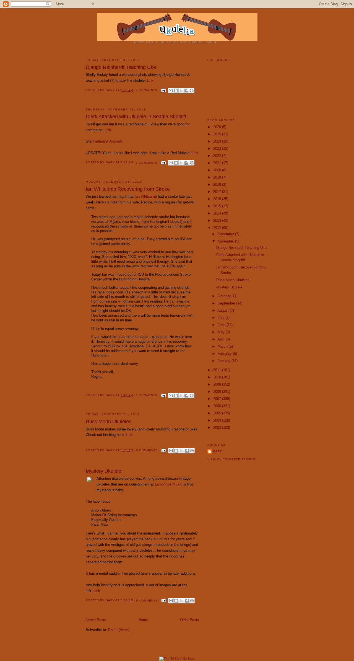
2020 (217, 170)
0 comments (146, 162)
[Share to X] (181, 90)
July (221, 318)
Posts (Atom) (118, 630)
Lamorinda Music (168, 484)
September (227, 303)
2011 (217, 370)
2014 (217, 213)
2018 (217, 184)
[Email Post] (163, 90)
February (225, 354)
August (223, 310)
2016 (217, 199)
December (226, 234)
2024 (217, 141)
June (222, 325)
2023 (217, 148)
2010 (217, 377)
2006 (217, 406)
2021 (217, 163)
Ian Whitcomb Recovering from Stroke (128, 189)
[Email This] (170, 90)
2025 (217, 134)
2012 (217, 228)
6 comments (146, 395)
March (223, 346)
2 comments (146, 90)
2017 (217, 192)
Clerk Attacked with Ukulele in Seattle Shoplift (136, 116)
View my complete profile (231, 459)
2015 (217, 206)
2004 (217, 420)
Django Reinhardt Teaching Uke (121, 67)
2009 (217, 384)
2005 (217, 413)
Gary (111, 90)
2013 (217, 220)
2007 (217, 399)
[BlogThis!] (176, 90)
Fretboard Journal (107, 141)
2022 (217, 156)
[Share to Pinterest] (191, 90)
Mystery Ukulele (103, 471)
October (224, 296)
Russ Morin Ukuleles (108, 421)
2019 (217, 177)
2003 (217, 427)
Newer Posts (96, 620)
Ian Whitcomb (146, 196)
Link (150, 80)
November (226, 241)
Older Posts (189, 620)
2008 (217, 391)
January (224, 361)
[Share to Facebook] (186, 90)
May (222, 332)
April (221, 339)
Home (143, 620)
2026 (217, 127)
